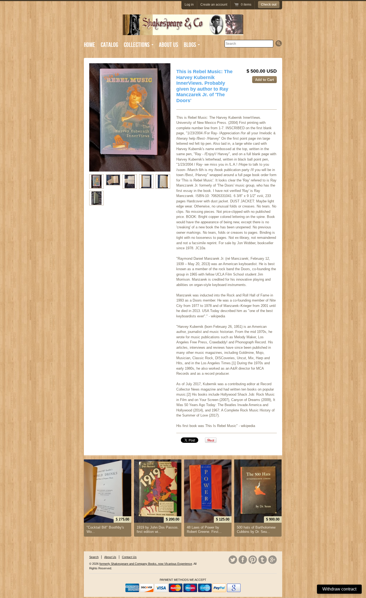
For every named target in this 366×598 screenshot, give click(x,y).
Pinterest (252, 559)
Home (89, 45)
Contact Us (129, 557)
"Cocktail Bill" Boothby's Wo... (105, 529)
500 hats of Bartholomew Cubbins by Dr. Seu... (256, 529)
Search (94, 557)
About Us (168, 45)
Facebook (242, 559)
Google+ (272, 559)
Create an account (213, 4)
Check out (269, 4)
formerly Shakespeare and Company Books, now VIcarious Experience (145, 563)
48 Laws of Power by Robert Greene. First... (204, 529)
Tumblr (262, 559)
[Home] (183, 31)
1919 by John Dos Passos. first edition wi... (158, 529)
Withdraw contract (339, 589)
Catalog (109, 45)
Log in (189, 4)
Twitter (233, 559)
